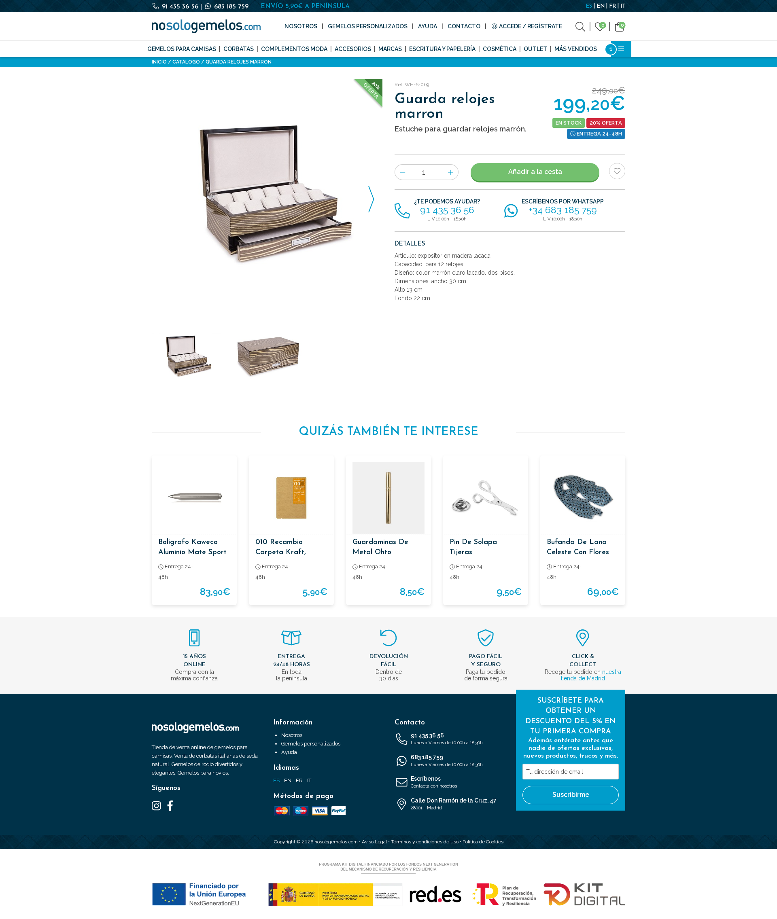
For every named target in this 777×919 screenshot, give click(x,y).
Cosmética (499, 49)
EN (601, 6)
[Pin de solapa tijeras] (486, 498)
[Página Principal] (206, 26)
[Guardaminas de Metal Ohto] (388, 498)
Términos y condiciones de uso (425, 842)
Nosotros (300, 26)
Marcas (390, 49)
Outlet (535, 49)
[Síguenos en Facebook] (170, 805)
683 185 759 (230, 7)
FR (612, 6)
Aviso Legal (374, 842)
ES (589, 6)
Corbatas (238, 49)
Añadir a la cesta (535, 172)
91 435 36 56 (180, 7)
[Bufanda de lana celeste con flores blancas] (583, 498)
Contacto (464, 26)
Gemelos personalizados (368, 26)
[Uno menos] (402, 172)
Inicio (159, 62)
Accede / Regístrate (530, 26)
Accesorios (353, 49)
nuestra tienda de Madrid (591, 675)
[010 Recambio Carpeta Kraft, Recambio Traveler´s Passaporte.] (291, 498)
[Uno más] (451, 172)
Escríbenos (434, 782)
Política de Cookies (483, 842)
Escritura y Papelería (442, 49)
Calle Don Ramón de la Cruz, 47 (454, 804)
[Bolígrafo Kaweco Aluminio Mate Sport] (194, 498)
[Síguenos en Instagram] (156, 805)
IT (622, 6)
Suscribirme (570, 794)
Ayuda (427, 26)
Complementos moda (294, 49)
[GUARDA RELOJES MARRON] (267, 194)
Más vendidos (575, 49)
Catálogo (186, 62)
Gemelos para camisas (181, 49)
